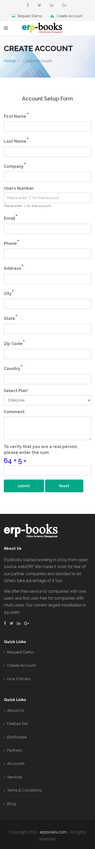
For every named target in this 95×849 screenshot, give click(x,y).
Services (14, 777)
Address (14, 267)
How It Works (18, 679)
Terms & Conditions (24, 790)
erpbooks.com (53, 832)
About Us (15, 710)
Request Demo (29, 16)
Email (11, 217)
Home (9, 60)
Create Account (69, 16)
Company (15, 165)
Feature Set (17, 723)
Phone (12, 242)
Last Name (16, 140)
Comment (14, 411)
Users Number (19, 188)
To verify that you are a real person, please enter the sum (41, 449)
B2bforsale (16, 737)
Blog (11, 803)
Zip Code (14, 343)
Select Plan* (16, 390)
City (9, 292)
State (11, 317)
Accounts (15, 763)
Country (13, 367)
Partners (14, 750)
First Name (16, 115)
